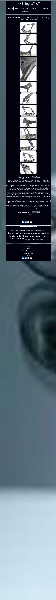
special (27, 241)
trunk (37, 239)
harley (11, 233)
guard (26, 239)
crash (39, 233)
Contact (28, 248)
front (45, 239)
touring (20, 239)
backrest (45, 233)
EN (27, 255)
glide (32, 236)
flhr (44, 230)
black (30, 233)
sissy (32, 230)
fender (17, 233)
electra (15, 236)
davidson (13, 239)
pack (34, 239)
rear (25, 233)
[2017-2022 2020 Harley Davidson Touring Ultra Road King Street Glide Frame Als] (28, 27)
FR (29, 255)
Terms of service (28, 253)
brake (41, 239)
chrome (30, 239)
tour (10, 236)
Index (28, 246)
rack (12, 230)
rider (42, 236)
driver (35, 233)
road (21, 235)
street (22, 230)
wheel (16, 230)
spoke (26, 236)
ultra (31, 241)
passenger (38, 230)
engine (47, 230)
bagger (28, 230)
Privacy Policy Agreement (28, 250)
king (38, 236)
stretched (46, 236)
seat (21, 233)
